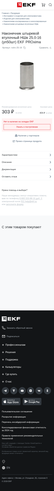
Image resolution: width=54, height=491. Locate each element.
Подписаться (13, 336)
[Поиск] (50, 5)
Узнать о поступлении (27, 127)
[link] (5, 390)
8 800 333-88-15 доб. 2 (31, 198)
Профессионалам (15, 345)
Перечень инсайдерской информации (20, 422)
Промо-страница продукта (29, 141)
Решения (10, 352)
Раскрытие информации (14, 417)
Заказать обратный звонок (19, 328)
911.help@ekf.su (29, 201)
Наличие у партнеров (28, 135)
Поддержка (11, 359)
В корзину (13, 296)
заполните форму (15, 204)
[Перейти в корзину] (43, 4)
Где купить (11, 374)
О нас (8, 381)
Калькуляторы (13, 367)
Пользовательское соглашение (17, 411)
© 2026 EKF (7, 481)
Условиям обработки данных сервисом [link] (16, 447)
